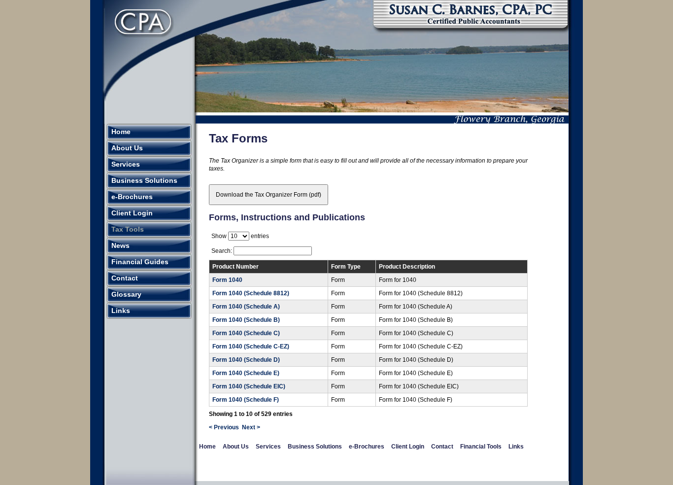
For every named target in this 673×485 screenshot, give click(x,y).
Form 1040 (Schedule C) (246, 333)
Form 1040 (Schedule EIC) (248, 386)
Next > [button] (251, 427)
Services (125, 164)
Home (121, 132)
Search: (222, 250)
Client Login (132, 213)
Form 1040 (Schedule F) (245, 399)
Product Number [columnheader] (235, 266)
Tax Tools (127, 229)
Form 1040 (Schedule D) (246, 359)
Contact (124, 278)
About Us (127, 148)
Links (120, 310)
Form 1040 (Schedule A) (246, 306)
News (120, 245)
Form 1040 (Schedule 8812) (250, 293)
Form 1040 (227, 280)
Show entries (240, 236)
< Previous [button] (224, 427)
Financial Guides (139, 262)
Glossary (126, 294)
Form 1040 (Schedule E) (245, 373)
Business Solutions (144, 180)
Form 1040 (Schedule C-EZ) (250, 346)
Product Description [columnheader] (407, 266)
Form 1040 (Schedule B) (246, 319)
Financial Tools (481, 446)
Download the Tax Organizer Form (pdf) (268, 194)
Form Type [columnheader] (346, 266)
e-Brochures (132, 197)
